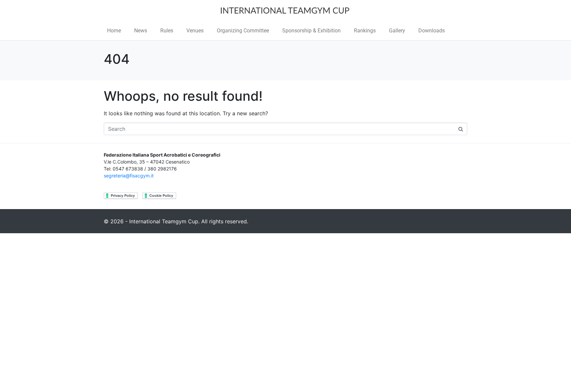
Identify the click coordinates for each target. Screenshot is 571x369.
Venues (195, 30)
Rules (166, 30)
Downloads (431, 30)
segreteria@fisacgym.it (129, 175)
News (140, 30)
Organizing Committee (243, 30)
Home (114, 30)
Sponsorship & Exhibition (311, 30)
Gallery (397, 30)
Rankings (365, 30)
